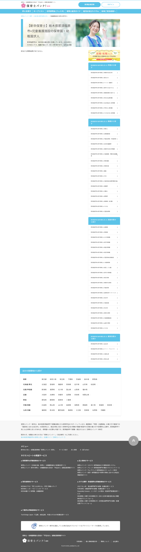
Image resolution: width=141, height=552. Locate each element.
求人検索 (74, 450)
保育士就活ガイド (74, 11)
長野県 (52, 390)
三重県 (68, 400)
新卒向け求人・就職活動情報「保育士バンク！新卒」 (38, 450)
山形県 (85, 384)
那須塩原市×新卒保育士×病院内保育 (100, 313)
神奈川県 (53, 379)
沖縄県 (103, 410)
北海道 (44, 384)
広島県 (44, 405)
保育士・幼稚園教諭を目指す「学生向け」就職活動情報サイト (44, 536)
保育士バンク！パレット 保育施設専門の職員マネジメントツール (98, 468)
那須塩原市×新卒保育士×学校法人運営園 (101, 108)
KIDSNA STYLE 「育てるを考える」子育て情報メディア (39, 486)
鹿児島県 (61, 410)
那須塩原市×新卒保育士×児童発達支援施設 (102, 257)
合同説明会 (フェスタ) (55, 11)
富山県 (68, 390)
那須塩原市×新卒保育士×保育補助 (100, 161)
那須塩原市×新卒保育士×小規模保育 (100, 262)
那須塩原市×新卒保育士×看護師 (99, 186)
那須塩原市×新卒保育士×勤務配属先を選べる (103, 93)
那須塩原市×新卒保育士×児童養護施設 (101, 318)
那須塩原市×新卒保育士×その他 (99, 206)
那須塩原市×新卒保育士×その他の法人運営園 (103, 113)
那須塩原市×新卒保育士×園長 (99, 171)
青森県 (68, 384)
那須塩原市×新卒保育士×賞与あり (100, 77)
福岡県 (44, 410)
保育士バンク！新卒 (26, 16)
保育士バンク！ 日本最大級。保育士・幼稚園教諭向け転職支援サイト (43, 465)
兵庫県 (52, 395)
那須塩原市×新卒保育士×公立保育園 (100, 237)
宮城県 (52, 384)
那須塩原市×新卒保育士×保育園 (99, 232)
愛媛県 (85, 405)
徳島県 (101, 405)
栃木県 (86, 379)
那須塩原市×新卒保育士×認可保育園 (100, 242)
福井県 (85, 390)
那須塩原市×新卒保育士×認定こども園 (101, 267)
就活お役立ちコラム (91, 11)
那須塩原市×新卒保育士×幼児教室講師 (101, 144)
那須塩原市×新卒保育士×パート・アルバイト (103, 349)
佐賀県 (94, 410)
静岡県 (52, 400)
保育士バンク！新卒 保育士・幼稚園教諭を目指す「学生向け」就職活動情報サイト (48, 468)
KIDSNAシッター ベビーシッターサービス (34, 489)
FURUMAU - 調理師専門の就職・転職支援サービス (93, 489)
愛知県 (44, 400)
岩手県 (76, 384)
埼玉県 (62, 379)
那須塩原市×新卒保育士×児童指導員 (100, 211)
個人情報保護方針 (91, 541)
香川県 (93, 405)
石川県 (60, 390)
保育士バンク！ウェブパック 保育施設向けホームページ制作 (97, 470)
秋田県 (93, 384)
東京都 (44, 379)
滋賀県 (68, 395)
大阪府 (44, 395)
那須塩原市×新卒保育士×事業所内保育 (101, 282)
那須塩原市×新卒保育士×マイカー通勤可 (101, 82)
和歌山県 (86, 395)
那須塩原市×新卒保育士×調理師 (99, 196)
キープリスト (39, 11)
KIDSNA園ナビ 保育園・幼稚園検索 (32, 491)
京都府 (60, 395)
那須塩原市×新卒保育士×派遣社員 (100, 354)
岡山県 (52, 405)
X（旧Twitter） (85, 450)
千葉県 (70, 379)
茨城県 (78, 379)
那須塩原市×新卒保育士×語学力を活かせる (102, 87)
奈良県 (76, 395)
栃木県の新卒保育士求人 (41, 16)
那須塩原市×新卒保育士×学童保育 (100, 287)
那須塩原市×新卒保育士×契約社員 (100, 359)
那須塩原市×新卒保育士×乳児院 (99, 308)
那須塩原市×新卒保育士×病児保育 (100, 277)
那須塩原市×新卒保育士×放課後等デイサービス (103, 293)
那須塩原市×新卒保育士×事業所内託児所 (101, 72)
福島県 (60, 384)
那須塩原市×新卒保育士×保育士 (99, 129)
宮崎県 (86, 410)
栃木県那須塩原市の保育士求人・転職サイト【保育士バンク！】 (43, 437)
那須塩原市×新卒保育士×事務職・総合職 (101, 201)
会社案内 (116, 541)
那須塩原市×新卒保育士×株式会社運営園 (101, 98)
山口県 (60, 405)
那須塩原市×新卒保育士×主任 (99, 176)
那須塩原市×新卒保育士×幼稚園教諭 (100, 134)
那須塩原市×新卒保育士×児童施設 (100, 303)
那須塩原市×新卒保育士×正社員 (99, 344)
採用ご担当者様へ (108, 11)
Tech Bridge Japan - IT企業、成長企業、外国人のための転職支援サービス (45, 515)
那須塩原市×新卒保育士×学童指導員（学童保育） (104, 139)
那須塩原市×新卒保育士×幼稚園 (99, 227)
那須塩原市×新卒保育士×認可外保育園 (101, 272)
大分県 (78, 410)
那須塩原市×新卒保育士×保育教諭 (100, 166)
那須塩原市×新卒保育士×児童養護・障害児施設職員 (104, 155)
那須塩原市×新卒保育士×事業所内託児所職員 (103, 149)
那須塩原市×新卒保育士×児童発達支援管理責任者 (104, 181)
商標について (105, 541)
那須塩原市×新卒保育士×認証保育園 (100, 247)
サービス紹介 (63, 450)
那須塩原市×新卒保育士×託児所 (99, 298)
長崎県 (70, 410)
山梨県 (76, 390)
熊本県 (52, 410)
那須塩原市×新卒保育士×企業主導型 (100, 323)
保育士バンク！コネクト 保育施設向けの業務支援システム (96, 465)
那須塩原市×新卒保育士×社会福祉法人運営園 (103, 103)
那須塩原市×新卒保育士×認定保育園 (100, 252)
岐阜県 (60, 400)
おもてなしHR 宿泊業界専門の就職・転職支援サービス (95, 486)
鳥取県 (76, 405)
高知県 (109, 405)
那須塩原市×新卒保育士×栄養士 (99, 191)
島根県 (68, 405)
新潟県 (44, 390)
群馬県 (94, 379)
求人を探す (26, 11)
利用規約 (79, 541)
